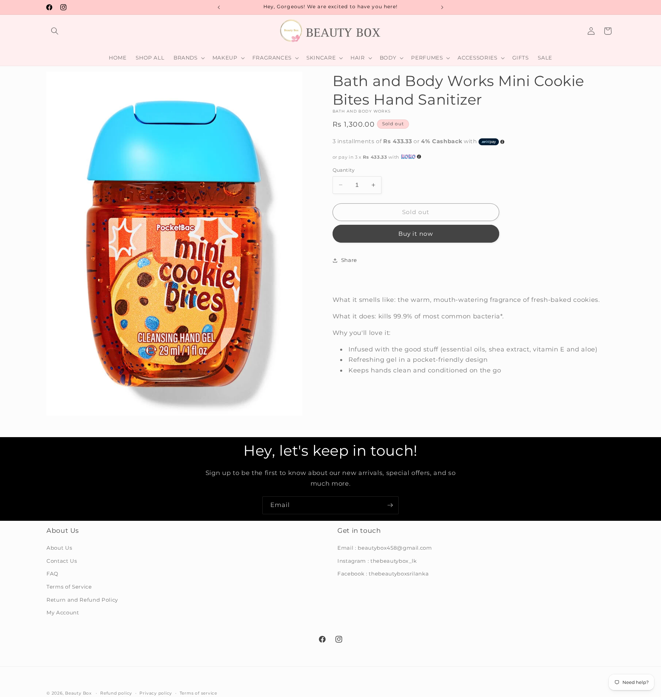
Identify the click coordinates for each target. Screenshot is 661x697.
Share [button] (349, 260)
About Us (59, 548)
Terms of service (198, 693)
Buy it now (415, 233)
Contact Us (61, 561)
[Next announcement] (442, 7)
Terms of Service (69, 587)
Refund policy (116, 693)
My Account (62, 613)
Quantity (344, 170)
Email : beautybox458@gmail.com (384, 548)
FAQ (52, 574)
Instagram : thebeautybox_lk (377, 561)
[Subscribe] (390, 505)
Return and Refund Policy (82, 599)
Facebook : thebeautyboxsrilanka (383, 574)
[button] (54, 31)
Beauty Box (78, 693)
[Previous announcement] (219, 7)
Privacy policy (155, 693)
